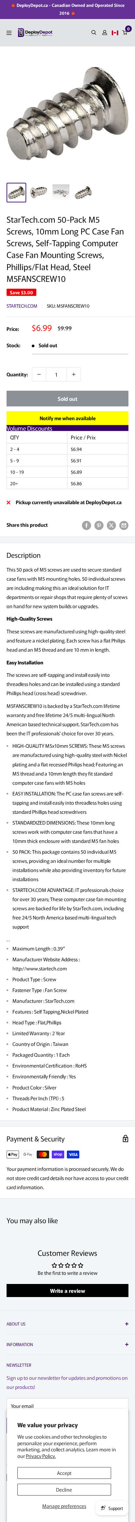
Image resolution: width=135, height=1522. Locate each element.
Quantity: (17, 374)
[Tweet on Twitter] (111, 525)
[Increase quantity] (74, 374)
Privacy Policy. (41, 1455)
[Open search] (93, 32)
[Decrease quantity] (39, 374)
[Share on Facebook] (86, 525)
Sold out (67, 398)
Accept (64, 1472)
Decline (64, 1489)
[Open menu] (9, 32)
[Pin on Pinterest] (99, 525)
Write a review (67, 1290)
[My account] (104, 32)
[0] (125, 32)
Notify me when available (68, 418)
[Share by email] (123, 525)
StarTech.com (22, 305)
